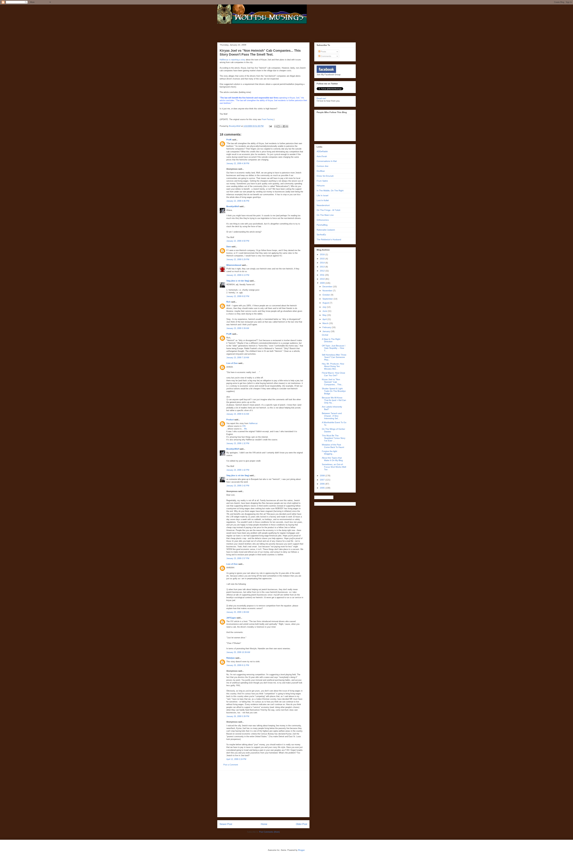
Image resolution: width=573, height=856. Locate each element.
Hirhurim (321, 185)
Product (230, 420)
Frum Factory (267, 119)
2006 (322, 484)
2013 (322, 266)
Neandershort (323, 205)
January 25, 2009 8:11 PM (237, 665)
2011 (322, 275)
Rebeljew (230, 658)
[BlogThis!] (278, 126)
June (325, 311)
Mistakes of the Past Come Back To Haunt (333, 445)
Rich (228, 302)
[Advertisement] (257, 32)
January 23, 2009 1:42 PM (237, 470)
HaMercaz (253, 423)
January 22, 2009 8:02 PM (237, 296)
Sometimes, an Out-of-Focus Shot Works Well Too (334, 467)
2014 (322, 262)
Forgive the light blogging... (329, 452)
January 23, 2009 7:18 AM (237, 357)
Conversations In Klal (327, 161)
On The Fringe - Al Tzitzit (328, 210)
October (326, 295)
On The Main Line (325, 215)
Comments (325, 56)
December (327, 286)
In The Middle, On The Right (330, 190)
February (327, 327)
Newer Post (226, 824)
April (324, 319)
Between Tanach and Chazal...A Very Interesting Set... (332, 416)
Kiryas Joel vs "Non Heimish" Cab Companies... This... (332, 382)
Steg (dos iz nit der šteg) (237, 281)
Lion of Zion (232, 363)
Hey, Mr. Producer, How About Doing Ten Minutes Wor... (333, 366)
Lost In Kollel (323, 200)
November (327, 290)
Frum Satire (322, 181)
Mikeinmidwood (233, 265)
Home (264, 824)
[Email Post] (270, 126)
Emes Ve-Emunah (325, 176)
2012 (322, 271)
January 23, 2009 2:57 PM (237, 558)
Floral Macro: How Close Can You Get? (333, 374)
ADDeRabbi (322, 151)
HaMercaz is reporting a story (232, 60)
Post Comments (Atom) (269, 832)
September (328, 299)
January (326, 331)
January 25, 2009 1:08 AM (237, 612)
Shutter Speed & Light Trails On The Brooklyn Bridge (334, 391)
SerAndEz (321, 234)
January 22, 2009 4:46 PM (237, 201)
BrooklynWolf (232, 206)
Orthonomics (323, 220)
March (325, 323)
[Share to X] (281, 126)
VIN (243, 426)
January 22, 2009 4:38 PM (237, 163)
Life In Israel (322, 195)
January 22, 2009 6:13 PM (237, 275)
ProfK (229, 140)
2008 (322, 475)
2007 (322, 480)
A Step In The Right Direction (331, 340)
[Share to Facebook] (284, 126)
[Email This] (275, 126)
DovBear (321, 171)
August (326, 303)
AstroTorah (322, 156)
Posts (323, 51)
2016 (322, 254)
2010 (322, 279)
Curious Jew (322, 166)
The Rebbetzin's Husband (329, 239)
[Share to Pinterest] (286, 126)
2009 (322, 283)
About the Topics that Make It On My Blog (332, 459)
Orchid (325, 335)
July (324, 307)
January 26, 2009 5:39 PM (237, 716)
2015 (322, 258)
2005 (322, 488)
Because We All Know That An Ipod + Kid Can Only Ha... (334, 400)
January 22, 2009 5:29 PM (237, 259)
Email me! (321, 98)
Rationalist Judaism (326, 230)
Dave (228, 246)
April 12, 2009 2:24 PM (236, 759)
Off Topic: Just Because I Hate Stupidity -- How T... (333, 348)
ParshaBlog (322, 225)
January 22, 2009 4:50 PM (237, 241)
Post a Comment (230, 765)
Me (245, 429)
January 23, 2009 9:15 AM (237, 414)
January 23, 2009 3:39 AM (237, 328)
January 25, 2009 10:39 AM (238, 652)
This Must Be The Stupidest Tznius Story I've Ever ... (333, 438)
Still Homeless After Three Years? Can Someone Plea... (334, 357)
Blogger (301, 850)
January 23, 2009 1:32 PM (237, 443)
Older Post (301, 824)
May (324, 315)
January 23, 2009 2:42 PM (237, 486)
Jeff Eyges (231, 618)
